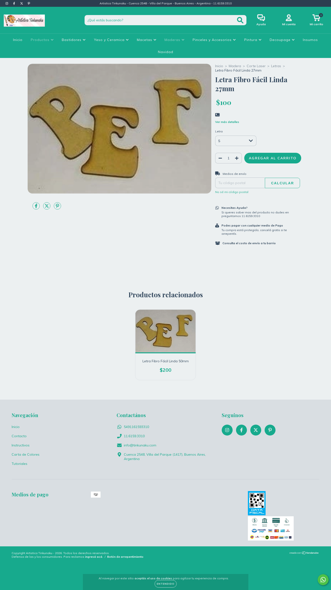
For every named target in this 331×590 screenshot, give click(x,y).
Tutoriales (19, 463)
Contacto (19, 436)
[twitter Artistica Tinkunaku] (22, 3)
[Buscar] (240, 20)
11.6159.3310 (134, 436)
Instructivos (21, 445)
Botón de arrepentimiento (125, 556)
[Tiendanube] (304, 553)
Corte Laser (256, 66)
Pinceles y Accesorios (213, 40)
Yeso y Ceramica (110, 40)
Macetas (145, 40)
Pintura (251, 40)
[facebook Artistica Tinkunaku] (14, 3)
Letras (276, 66)
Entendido (165, 583)
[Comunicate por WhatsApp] (323, 579)
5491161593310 (136, 427)
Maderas (173, 40)
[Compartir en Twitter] (47, 208)
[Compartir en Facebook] (36, 208)
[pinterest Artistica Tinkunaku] (29, 3)
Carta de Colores (25, 454)
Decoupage (281, 40)
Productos (41, 40)
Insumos (310, 40)
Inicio (18, 40)
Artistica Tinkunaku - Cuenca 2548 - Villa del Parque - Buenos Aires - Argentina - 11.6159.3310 (166, 3)
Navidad (165, 52)
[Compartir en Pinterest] (57, 208)
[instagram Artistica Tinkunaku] (7, 3)
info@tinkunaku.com (140, 445)
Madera (235, 66)
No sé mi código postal (231, 192)
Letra (219, 131)
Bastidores (72, 40)
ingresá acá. (94, 556)
